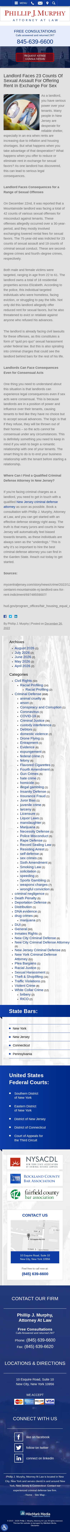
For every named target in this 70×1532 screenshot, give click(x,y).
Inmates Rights (26, 933)
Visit (47, 3)
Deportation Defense (31, 902)
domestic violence (34, 734)
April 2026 (22, 666)
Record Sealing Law (35, 845)
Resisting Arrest (32, 849)
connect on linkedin (40, 1458)
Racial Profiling (31, 685)
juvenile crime (30, 805)
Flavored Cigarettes (35, 765)
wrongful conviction (35, 889)
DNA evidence (26, 911)
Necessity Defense (34, 831)
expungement (30, 752)
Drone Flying (30, 738)
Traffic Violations (27, 981)
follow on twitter (37, 1448)
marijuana (27, 920)
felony (24, 760)
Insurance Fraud (33, 796)
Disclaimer (35, 1525)
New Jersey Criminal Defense (37, 950)
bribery (25, 994)
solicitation (28, 871)
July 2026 (22, 652)
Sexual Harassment (30, 972)
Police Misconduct (34, 836)
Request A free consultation (35, 57)
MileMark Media (49, 1523)
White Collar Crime (29, 990)
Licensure (27, 814)
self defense (29, 854)
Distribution (23, 907)
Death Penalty (26, 898)
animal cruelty (30, 698)
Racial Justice (25, 968)
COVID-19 (28, 716)
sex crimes (28, 858)
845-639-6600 (35, 41)
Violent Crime (25, 985)
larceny (25, 809)
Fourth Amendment (35, 769)
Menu (23, 3)
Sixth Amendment (33, 862)
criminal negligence (30, 893)
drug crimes (24, 916)
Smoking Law (30, 867)
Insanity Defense (33, 791)
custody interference (36, 725)
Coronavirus (29, 712)
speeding (27, 876)
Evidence (27, 747)
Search (53, 3)
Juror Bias (28, 800)
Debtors (26, 729)
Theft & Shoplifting (29, 977)
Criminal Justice (32, 720)
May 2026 (22, 661)
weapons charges (34, 884)
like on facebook (38, 1437)
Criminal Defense (28, 694)
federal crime (30, 756)
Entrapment (29, 743)
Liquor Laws (29, 818)
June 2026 (23, 657)
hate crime (28, 778)
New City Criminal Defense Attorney (42, 942)
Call (32, 3)
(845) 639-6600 (35, 1274)
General (21, 929)
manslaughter (30, 822)
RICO (24, 999)
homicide (27, 783)
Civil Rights (23, 681)
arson (24, 703)
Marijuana (27, 827)
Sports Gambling (33, 880)
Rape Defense (31, 840)
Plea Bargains (25, 963)
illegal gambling (32, 787)
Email (40, 3)
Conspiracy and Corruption (41, 707)
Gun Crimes (29, 774)
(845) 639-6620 (38, 1346)
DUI (18, 925)
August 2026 (24, 648)
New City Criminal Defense (35, 938)
